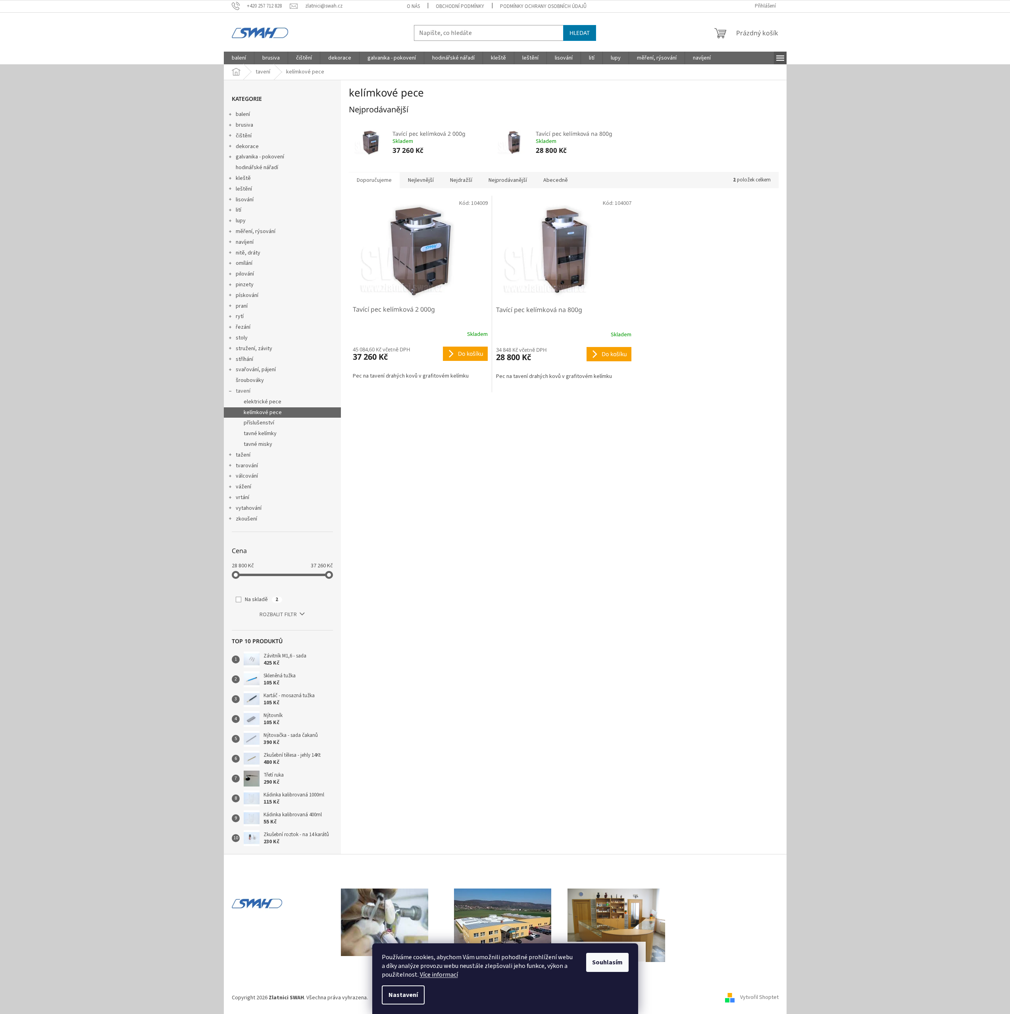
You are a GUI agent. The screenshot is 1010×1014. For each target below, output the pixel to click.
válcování (247, 476)
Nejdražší (461, 180)
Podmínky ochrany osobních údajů (543, 6)
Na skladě (261, 599)
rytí (240, 316)
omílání (244, 263)
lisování (245, 200)
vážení (243, 487)
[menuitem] (239, 58)
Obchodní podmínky (460, 6)
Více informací (439, 974)
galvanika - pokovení (260, 157)
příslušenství (259, 423)
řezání (243, 327)
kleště (243, 178)
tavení (243, 391)
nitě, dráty (248, 253)
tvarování (247, 466)
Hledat (579, 33)
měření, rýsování (255, 231)
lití (238, 210)
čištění (244, 136)
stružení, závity (254, 349)
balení (243, 114)
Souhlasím (607, 962)
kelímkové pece (263, 412)
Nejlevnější (421, 180)
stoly (242, 338)
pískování (247, 295)
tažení (243, 455)
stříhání (244, 359)
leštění (244, 189)
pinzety (245, 285)
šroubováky (250, 380)
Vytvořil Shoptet (759, 998)
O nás (413, 6)
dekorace (247, 146)
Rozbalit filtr (278, 615)
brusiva (244, 125)
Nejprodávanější (508, 180)
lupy (241, 221)
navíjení (245, 242)
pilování (245, 274)
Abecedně (555, 180)
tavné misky (258, 444)
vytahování (249, 508)
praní (242, 306)
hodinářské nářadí (257, 168)
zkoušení (246, 519)
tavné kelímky (260, 434)
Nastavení (403, 995)
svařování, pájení (256, 370)
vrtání (242, 497)
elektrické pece (262, 402)
